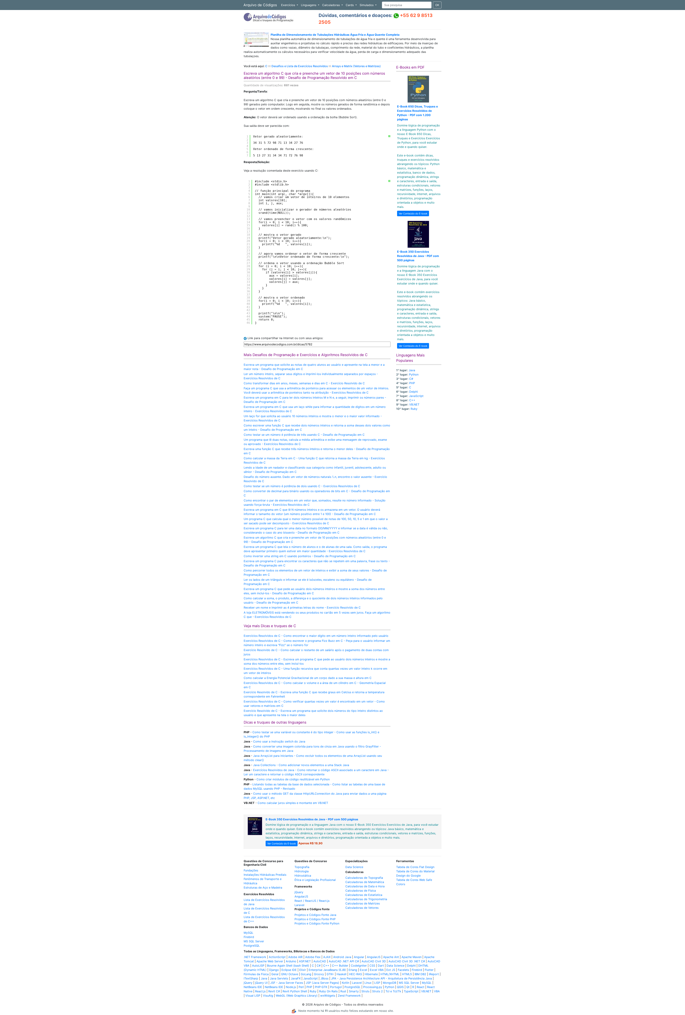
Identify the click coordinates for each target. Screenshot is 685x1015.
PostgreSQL (252, 945)
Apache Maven (412, 957)
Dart (381, 965)
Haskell (341, 974)
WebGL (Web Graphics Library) (297, 995)
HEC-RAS (355, 974)
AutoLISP (258, 965)
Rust (343, 991)
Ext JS (390, 970)
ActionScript (277, 957)
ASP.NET (305, 961)
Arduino (291, 961)
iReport (434, 974)
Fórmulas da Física (256, 974)
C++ (412, 400)
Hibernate (371, 974)
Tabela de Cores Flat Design (415, 867)
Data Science (354, 867)
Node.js (291, 987)
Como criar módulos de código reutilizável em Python (293, 779)
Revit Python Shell (295, 991)
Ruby (414, 409)
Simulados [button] (367, 5)
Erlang (353, 970)
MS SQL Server (254, 941)
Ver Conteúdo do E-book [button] (413, 213)
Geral (274, 974)
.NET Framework (255, 957)
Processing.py (372, 987)
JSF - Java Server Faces (286, 982)
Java (412, 370)
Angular (359, 957)
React (420, 987)
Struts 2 (377, 991)
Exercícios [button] (288, 5)
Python (413, 374)
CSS (372, 965)
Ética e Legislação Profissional (315, 880)
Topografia (302, 867)
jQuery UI (261, 982)
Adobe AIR (295, 957)
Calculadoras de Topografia (364, 877)
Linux (368, 982)
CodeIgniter (359, 965)
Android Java (342, 957)
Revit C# (274, 991)
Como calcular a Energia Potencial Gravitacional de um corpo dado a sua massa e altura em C (308, 678)
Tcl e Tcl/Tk (393, 991)
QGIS (400, 987)
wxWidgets (327, 995)
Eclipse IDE (289, 970)
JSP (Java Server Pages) (322, 982)
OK (437, 5)
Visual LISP (252, 995)
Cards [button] (350, 5)
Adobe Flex (313, 957)
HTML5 (407, 974)
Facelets (403, 970)
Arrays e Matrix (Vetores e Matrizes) (356, 66)
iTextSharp (251, 978)
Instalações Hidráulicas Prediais (265, 874)
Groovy (319, 974)
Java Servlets (279, 978)
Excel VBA (377, 970)
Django (274, 970)
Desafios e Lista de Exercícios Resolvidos (300, 66)
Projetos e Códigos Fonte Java (315, 915)
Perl (301, 987)
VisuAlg (268, 995)
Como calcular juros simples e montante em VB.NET (293, 803)
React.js (260, 991)
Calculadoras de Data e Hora (365, 886)
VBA (437, 991)
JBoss (324, 978)
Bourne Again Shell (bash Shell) (288, 965)
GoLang (306, 974)
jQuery (299, 892)
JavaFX (296, 978)
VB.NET (414, 404)
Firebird (249, 937)
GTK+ (330, 974)
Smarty (354, 991)
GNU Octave (289, 974)
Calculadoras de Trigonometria (366, 899)
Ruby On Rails (328, 991)
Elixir (302, 970)
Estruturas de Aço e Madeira (263, 887)
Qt (408, 987)
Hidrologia (302, 871)
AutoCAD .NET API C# (344, 961)
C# (411, 379)
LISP (377, 982)
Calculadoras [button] (331, 5)
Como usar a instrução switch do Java (279, 741)
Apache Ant (391, 957)
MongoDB (389, 982)
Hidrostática (303, 875)
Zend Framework (349, 995)
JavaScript (416, 396)
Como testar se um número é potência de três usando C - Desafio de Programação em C (304, 434)
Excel (363, 970)
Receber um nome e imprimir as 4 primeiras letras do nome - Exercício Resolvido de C (302, 607)
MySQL (248, 932)
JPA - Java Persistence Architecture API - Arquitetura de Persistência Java (381, 978)
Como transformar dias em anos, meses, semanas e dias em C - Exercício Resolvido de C (304, 383)
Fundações (251, 870)
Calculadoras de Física (360, 890)
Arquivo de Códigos (260, 5)
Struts (365, 991)
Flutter (429, 970)
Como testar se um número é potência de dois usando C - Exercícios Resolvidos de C (302, 486)
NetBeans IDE (253, 987)
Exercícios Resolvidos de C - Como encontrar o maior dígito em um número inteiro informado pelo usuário (316, 636)
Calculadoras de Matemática (364, 882)
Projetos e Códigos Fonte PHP (315, 919)
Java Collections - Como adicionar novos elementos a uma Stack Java (301, 765)
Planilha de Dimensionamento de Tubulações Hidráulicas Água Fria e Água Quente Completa (335, 34)
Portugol (336, 987)
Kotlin (345, 982)
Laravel (299, 905)
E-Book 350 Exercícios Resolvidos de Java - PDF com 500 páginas (418, 256)
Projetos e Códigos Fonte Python (317, 923)
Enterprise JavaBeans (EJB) (327, 970)
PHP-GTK (321, 987)
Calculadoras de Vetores (362, 907)
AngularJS (301, 896)
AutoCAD (319, 961)
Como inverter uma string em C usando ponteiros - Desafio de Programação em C (300, 556)
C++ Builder (340, 965)
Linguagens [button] (309, 5)
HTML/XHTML (389, 974)
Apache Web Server (270, 961)
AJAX (327, 957)
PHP (412, 383)
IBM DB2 (420, 974)
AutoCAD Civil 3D (374, 961)
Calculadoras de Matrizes (362, 903)
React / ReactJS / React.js (312, 900)
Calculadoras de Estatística (363, 895)
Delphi (413, 391)
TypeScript (411, 991)
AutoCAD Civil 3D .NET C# (407, 961)
